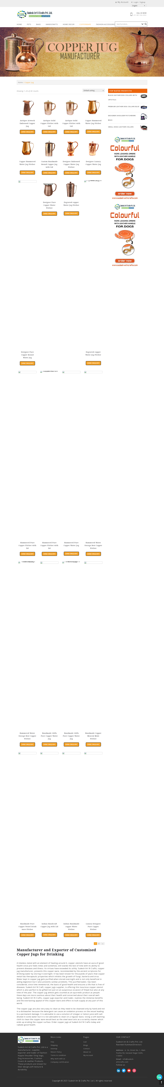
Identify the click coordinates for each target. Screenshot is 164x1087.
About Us (87, 1052)
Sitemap (54, 1049)
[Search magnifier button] (145, 24)
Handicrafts (52, 24)
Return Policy (56, 1052)
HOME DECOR (68, 24)
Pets (29, 24)
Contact (86, 1049)
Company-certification (60, 1062)
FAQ (52, 1042)
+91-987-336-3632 (139, 15)
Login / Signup (139, 2)
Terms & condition (58, 1055)
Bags (38, 24)
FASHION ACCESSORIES (106, 24)
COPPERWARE (85, 24)
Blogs (85, 1045)
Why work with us (58, 1059)
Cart (85, 1042)
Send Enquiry (27, 132)
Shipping (54, 1045)
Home (19, 24)
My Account (88, 1055)
